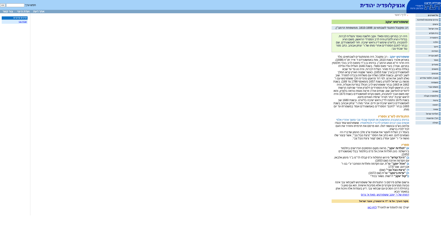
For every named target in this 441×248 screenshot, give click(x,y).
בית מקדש (433, 33)
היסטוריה (434, 38)
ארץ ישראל (433, 29)
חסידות (435, 51)
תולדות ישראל (432, 114)
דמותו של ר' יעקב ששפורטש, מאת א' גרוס (385, 194)
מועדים (435, 64)
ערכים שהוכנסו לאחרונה (427, 20)
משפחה (434, 82)
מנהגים (435, 73)
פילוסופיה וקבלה (431, 96)
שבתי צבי (23, 21)
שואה (435, 109)
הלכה (435, 42)
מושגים (435, 69)
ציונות (435, 100)
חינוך (436, 46)
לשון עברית (433, 55)
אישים (435, 24)
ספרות (435, 91)
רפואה (435, 105)
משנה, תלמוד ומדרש (429, 78)
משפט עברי (433, 87)
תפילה (435, 123)
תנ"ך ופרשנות (432, 118)
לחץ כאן (372, 207)
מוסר (436, 60)
